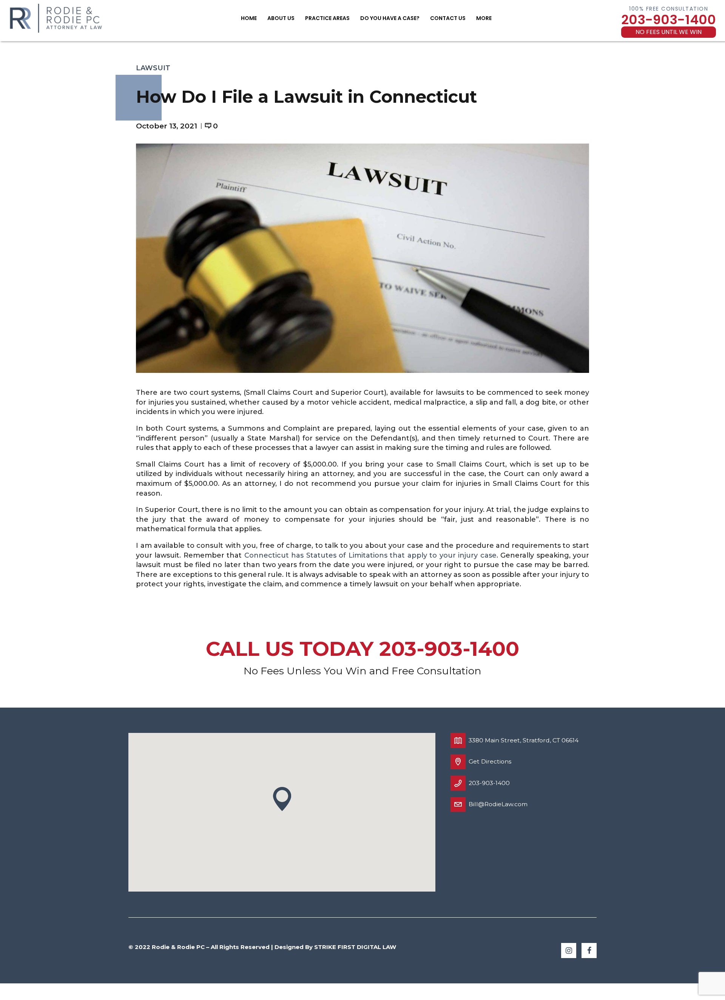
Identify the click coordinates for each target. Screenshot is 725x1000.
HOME (249, 18)
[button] (282, 799)
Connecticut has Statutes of (296, 555)
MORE (484, 18)
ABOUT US (281, 18)
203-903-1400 (668, 20)
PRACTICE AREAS (327, 18)
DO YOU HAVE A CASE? (390, 18)
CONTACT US (448, 18)
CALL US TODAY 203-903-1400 (362, 648)
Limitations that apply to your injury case (423, 555)
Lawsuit (153, 68)
